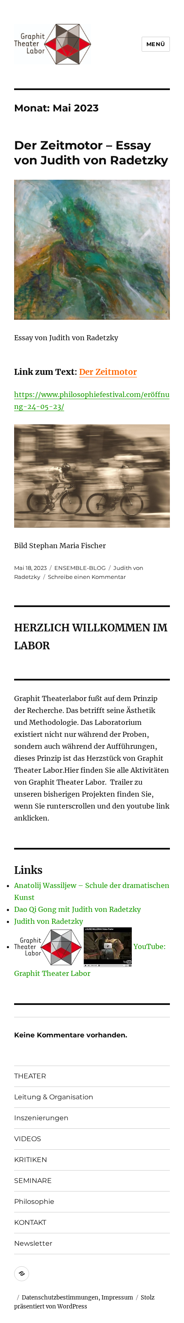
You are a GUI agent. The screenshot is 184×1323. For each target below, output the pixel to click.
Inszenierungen (41, 1118)
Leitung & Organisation (53, 1097)
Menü (155, 44)
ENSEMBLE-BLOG (80, 567)
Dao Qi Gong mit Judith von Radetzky (77, 909)
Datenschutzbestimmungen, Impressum (77, 1297)
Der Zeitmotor (108, 372)
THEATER (30, 1076)
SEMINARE (33, 1181)
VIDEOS (27, 1139)
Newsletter (33, 1243)
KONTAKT (30, 1222)
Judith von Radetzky (48, 921)
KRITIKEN (30, 1160)
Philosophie (34, 1201)
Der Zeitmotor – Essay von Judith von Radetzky (91, 152)
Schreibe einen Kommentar (87, 576)
